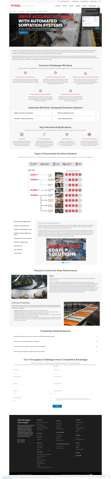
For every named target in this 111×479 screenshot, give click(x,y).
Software (65, 5)
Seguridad (39, 439)
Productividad (39, 437)
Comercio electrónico (41, 463)
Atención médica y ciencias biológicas (44, 454)
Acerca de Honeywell (80, 422)
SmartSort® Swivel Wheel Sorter (22, 221)
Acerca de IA (78, 424)
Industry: (15, 390)
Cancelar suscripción (80, 449)
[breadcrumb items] (10, 11)
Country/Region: (17, 397)
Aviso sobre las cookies (101, 476)
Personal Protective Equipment (43, 427)
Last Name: (57, 369)
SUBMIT (57, 406)
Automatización (40, 424)
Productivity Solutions (41, 426)
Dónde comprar (92, 5)
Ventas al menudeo (40, 461)
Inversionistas (78, 429)
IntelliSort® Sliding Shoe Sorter (21, 225)
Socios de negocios (64, 1)
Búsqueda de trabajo (80, 439)
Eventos (77, 431)
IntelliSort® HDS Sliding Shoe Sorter (23, 229)
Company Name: (58, 383)
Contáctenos (78, 445)
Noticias (77, 426)
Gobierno (38, 465)
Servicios (71, 5)
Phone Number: (58, 376)
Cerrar (97, 28)
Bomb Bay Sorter (18, 245)
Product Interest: (58, 390)
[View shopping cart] (99, 1)
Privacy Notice (58, 400)
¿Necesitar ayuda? (59, 448)
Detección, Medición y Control (42, 422)
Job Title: (15, 383)
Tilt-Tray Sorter (18, 253)
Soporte (84, 5)
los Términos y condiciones (7, 477)
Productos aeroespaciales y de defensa (44, 467)
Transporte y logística (41, 456)
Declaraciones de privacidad (75, 474)
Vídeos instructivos (59, 446)
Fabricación (39, 457)
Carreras (77, 437)
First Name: (16, 369)
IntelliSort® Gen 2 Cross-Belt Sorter (23, 238)
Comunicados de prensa (80, 427)
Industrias (78, 5)
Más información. (88, 14)
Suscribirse (21, 440)
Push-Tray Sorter (18, 249)
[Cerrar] (109, 477)
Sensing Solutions (40, 429)
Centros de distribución (41, 459)
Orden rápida (93, 1)
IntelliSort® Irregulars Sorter (21, 242)
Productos (58, 5)
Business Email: (17, 376)
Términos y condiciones (65, 474)
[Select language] (58, 1)
